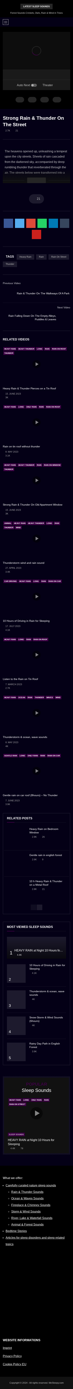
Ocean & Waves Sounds (27, 1198)
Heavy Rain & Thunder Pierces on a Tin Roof (29, 388)
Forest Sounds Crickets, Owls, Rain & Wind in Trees (36, 13)
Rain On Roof (59, 349)
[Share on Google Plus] (31, 223)
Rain (41, 257)
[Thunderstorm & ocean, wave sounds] (16, 999)
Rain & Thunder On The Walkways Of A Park (43, 293)
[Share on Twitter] (19, 223)
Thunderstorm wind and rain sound (23, 562)
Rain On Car (54, 581)
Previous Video (12, 283)
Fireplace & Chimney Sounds (30, 1205)
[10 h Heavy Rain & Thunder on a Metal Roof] (16, 889)
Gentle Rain (10, 756)
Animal (7, 523)
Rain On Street (58, 257)
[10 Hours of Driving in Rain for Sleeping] (16, 973)
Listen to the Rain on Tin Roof (20, 679)
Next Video (63, 307)
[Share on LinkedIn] (53, 223)
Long (39, 349)
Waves (49, 697)
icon (36, 364)
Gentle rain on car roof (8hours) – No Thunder (30, 795)
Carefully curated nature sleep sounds (31, 1185)
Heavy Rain (25, 257)
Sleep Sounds (16, 1134)
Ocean (21, 697)
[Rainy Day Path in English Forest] (16, 1052)
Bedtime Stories (16, 1231)
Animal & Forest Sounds (27, 1224)
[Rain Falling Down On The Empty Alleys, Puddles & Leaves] (64, 317)
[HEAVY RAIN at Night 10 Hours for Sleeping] (36, 948)
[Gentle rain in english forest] (16, 863)
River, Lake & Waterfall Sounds (31, 1218)
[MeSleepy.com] (36, 22)
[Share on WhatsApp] (42, 223)
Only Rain (31, 407)
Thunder (10, 264)
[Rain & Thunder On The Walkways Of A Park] (8, 293)
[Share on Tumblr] (64, 223)
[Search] (68, 22)
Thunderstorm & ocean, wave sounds (25, 737)
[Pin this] (36, 234)
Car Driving (10, 581)
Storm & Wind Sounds (26, 1211)
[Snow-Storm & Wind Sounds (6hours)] (16, 1025)
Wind (18, 528)
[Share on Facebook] (8, 223)
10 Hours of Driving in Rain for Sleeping (26, 620)
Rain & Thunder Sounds (27, 1191)
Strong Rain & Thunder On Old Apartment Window (32, 504)
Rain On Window (52, 465)
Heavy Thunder (26, 349)
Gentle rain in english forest (45, 855)
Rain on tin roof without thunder (21, 446)
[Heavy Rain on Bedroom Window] (16, 837)
